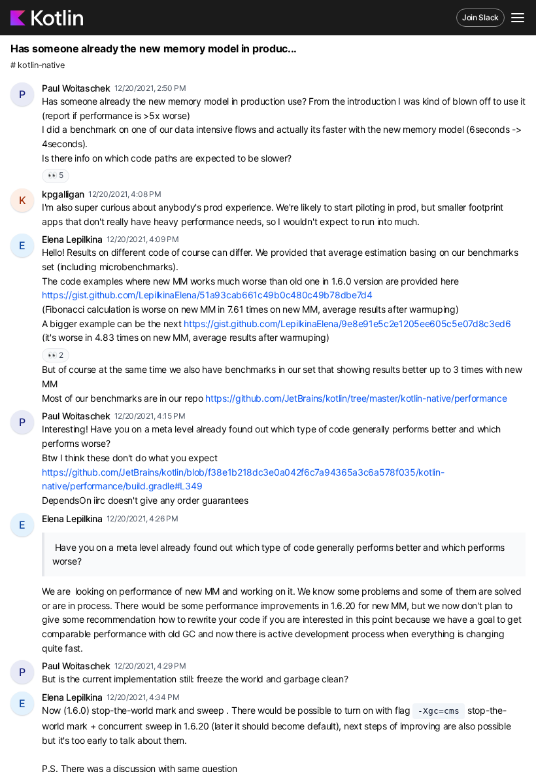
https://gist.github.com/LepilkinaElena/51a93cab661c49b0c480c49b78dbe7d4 (207, 294)
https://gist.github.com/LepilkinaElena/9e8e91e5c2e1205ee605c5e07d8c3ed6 (347, 323)
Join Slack (480, 17)
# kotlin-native (37, 65)
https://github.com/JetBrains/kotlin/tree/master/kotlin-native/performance (356, 398)
